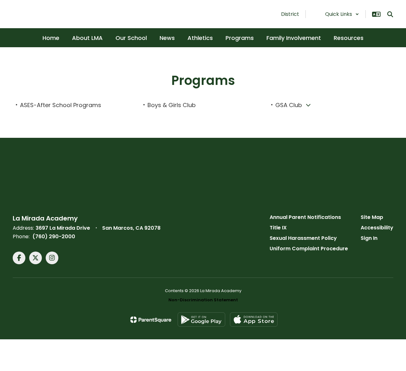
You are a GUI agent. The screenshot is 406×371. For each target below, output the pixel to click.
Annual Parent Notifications (305, 217)
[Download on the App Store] (254, 319)
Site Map (372, 217)
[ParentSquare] (151, 319)
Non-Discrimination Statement (203, 300)
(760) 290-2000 (53, 236)
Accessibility (377, 227)
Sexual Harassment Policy (303, 238)
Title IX (278, 227)
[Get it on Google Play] (201, 319)
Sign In (369, 238)
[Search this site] (390, 14)
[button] (342, 14)
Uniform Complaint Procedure (309, 248)
